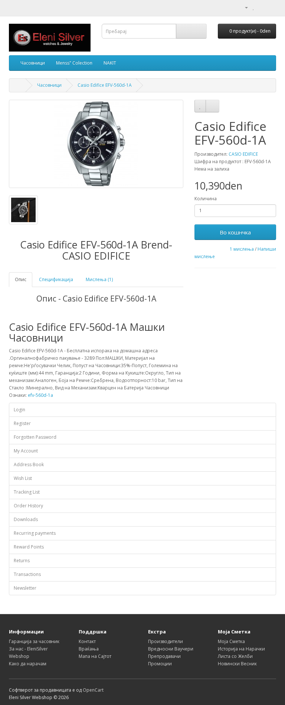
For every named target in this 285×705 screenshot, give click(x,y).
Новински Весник (237, 663)
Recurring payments (35, 533)
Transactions (27, 574)
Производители (165, 641)
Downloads (26, 519)
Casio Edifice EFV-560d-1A (105, 85)
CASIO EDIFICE (243, 154)
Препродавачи (164, 656)
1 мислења (242, 249)
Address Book (29, 464)
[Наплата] (270, 7)
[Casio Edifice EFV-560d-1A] (96, 144)
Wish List (23, 478)
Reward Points (29, 547)
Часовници (32, 63)
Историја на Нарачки (241, 649)
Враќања (89, 649)
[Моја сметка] (243, 7)
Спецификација (56, 279)
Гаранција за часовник (34, 641)
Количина (205, 198)
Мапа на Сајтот (95, 656)
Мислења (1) (99, 279)
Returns (22, 560)
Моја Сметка (231, 641)
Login (19, 409)
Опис (20, 279)
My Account (26, 451)
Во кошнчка (235, 232)
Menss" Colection (74, 63)
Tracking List (27, 492)
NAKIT (110, 63)
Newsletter (25, 588)
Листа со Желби (235, 656)
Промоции (160, 663)
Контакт (87, 641)
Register (22, 423)
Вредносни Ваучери (170, 649)
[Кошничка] (261, 7)
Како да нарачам (27, 663)
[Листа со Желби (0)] (254, 7)
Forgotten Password (35, 437)
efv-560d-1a (40, 395)
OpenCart (93, 690)
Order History (28, 506)
